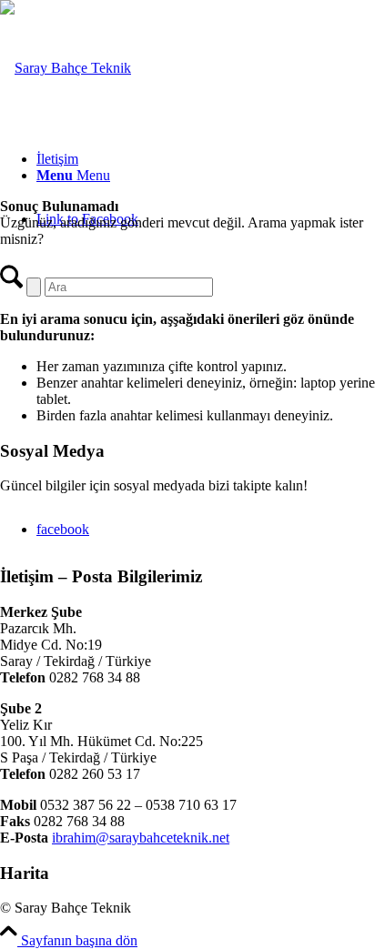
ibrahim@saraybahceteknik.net (140, 837)
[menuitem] (205, 159)
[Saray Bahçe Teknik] (65, 68)
